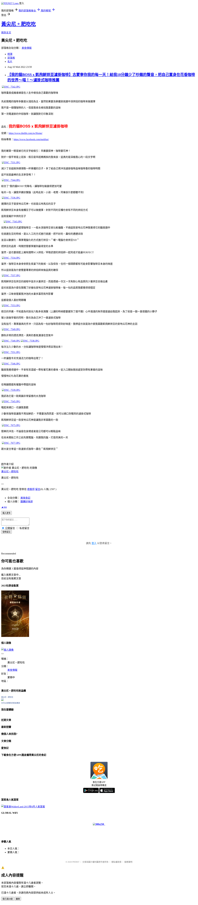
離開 (18, 899)
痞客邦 (31, 489)
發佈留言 (6, 532)
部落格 (11, 57)
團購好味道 (26, 501)
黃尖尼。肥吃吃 (18, 24)
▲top (4, 507)
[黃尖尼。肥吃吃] (2, 700)
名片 (9, 61)
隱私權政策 (116, 862)
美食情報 (27, 48)
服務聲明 (128, 862)
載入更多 (6, 513)
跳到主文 (6, 32)
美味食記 (25, 498)
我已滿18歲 (7, 899)
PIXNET (75, 862)
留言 (37, 489)
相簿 (9, 54)
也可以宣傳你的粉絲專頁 (10, 703)
